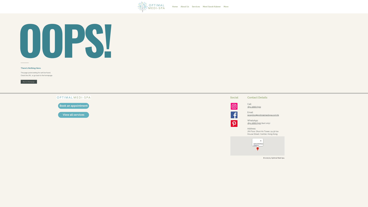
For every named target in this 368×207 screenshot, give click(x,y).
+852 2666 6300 (254, 107)
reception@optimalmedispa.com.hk (263, 115)
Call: (249, 104)
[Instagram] (234, 106)
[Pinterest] (234, 123)
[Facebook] (234, 115)
